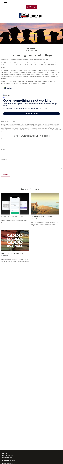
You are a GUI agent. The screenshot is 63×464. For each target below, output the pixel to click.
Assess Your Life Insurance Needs (14, 216)
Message (4, 159)
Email (3, 149)
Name (3, 139)
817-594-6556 (9, 455)
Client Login (32, 7)
